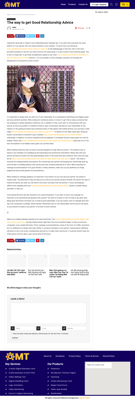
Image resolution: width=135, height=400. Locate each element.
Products (72, 4)
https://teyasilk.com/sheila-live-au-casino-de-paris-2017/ (32, 132)
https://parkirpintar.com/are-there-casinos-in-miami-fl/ (27, 49)
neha (14, 27)
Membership (11, 19)
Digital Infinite (84, 398)
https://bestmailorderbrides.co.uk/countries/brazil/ (50, 186)
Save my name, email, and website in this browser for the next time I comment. (41, 334)
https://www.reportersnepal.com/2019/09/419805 (63, 135)
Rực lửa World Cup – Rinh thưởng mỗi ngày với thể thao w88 (37, 272)
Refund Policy (109, 356)
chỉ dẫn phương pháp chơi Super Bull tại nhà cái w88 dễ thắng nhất (80, 272)
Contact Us (83, 4)
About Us (47, 356)
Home (63, 4)
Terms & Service (92, 356)
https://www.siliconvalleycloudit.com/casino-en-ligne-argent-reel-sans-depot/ (41, 159)
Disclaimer (60, 356)
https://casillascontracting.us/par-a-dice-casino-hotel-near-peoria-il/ (47, 141)
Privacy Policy (75, 356)
